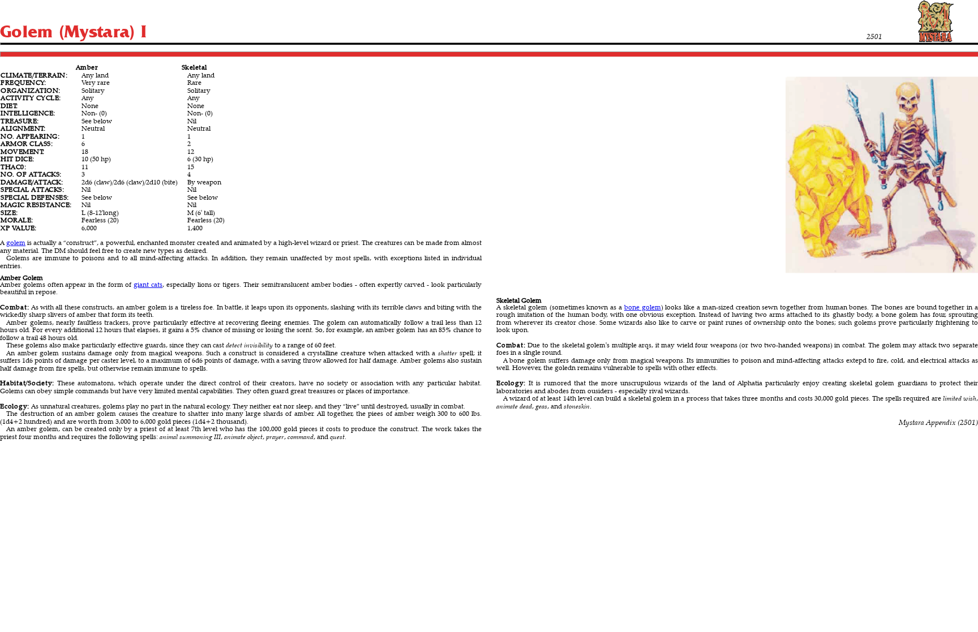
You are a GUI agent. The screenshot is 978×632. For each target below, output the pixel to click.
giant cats (148, 284)
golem (15, 242)
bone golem (642, 307)
